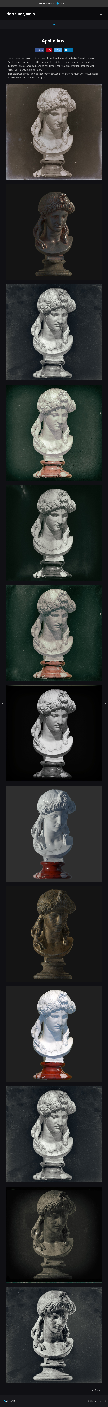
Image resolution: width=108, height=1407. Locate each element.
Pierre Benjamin (20, 13)
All (54, 24)
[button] (96, 1390)
